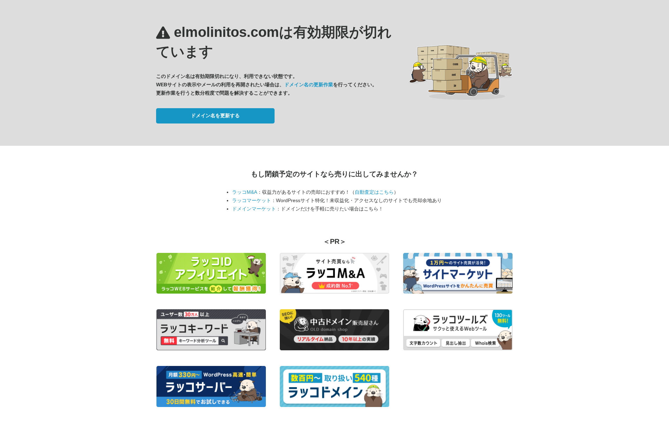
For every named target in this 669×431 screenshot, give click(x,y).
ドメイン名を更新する (215, 115)
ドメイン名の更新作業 (308, 84)
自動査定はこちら (374, 192)
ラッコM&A (244, 192)
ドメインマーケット (254, 208)
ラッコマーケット (251, 200)
